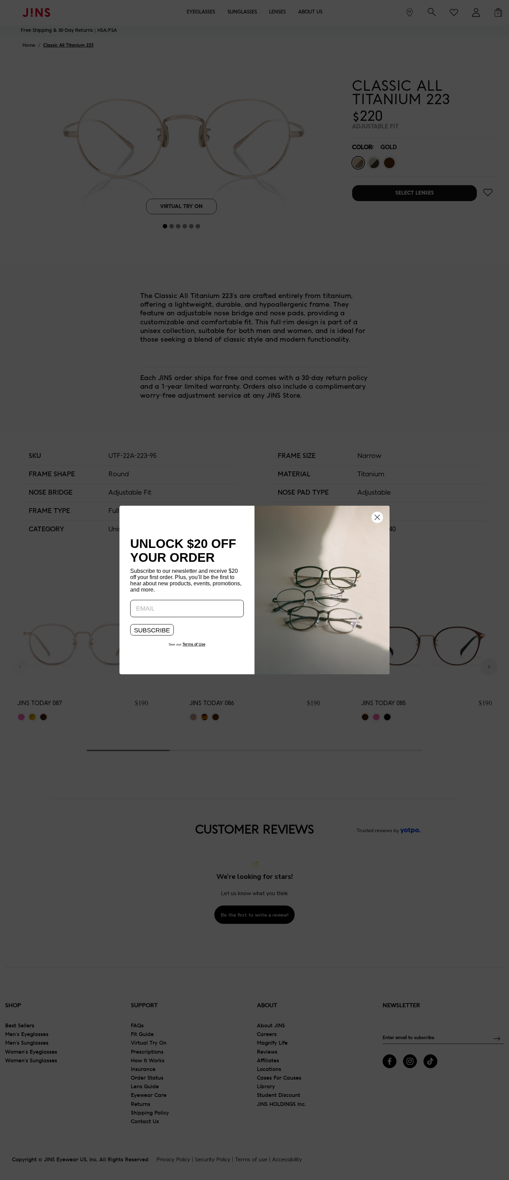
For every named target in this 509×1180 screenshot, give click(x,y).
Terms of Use (193, 644)
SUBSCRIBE (152, 630)
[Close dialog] (377, 516)
